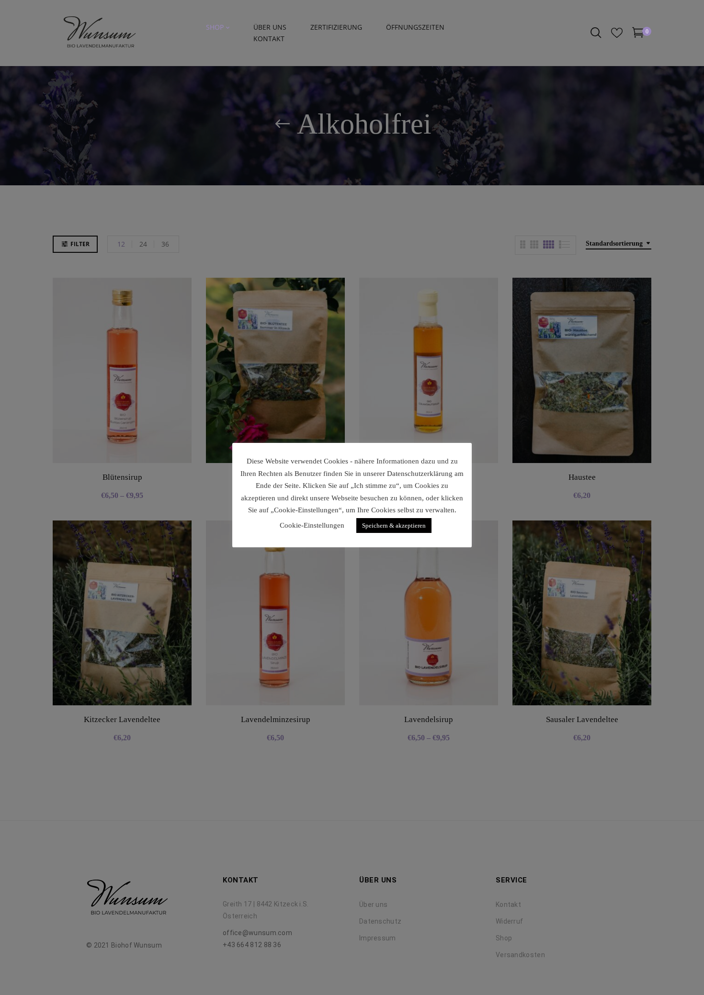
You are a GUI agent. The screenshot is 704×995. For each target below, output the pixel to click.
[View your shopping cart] (638, 34)
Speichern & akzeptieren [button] (394, 525)
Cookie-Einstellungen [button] (312, 525)
